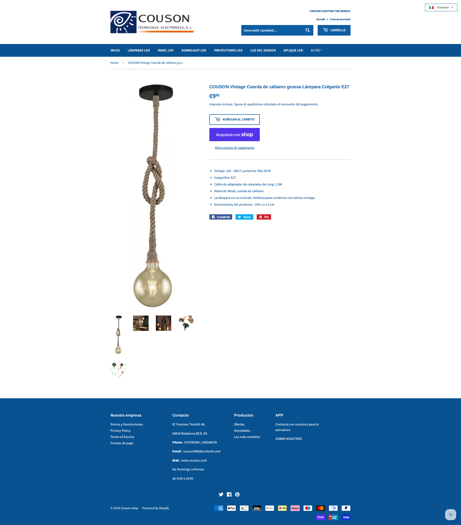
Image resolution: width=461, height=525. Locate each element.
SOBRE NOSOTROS (288, 438)
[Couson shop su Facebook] (229, 495)
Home (114, 63)
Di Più (315, 50)
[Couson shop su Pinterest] (237, 495)
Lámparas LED (139, 50)
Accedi (320, 19)
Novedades (242, 430)
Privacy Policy (120, 430)
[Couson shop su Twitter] (221, 495)
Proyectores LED (228, 50)
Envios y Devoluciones (126, 424)
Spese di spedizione (248, 104)
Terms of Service (122, 437)
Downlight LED (194, 50)
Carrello (338, 30)
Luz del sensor (263, 50)
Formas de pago (121, 443)
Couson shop (129, 508)
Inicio (115, 50)
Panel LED (166, 50)
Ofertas (239, 424)
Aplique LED (293, 50)
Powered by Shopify (155, 508)
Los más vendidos (247, 437)
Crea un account (340, 19)
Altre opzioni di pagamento (235, 147)
